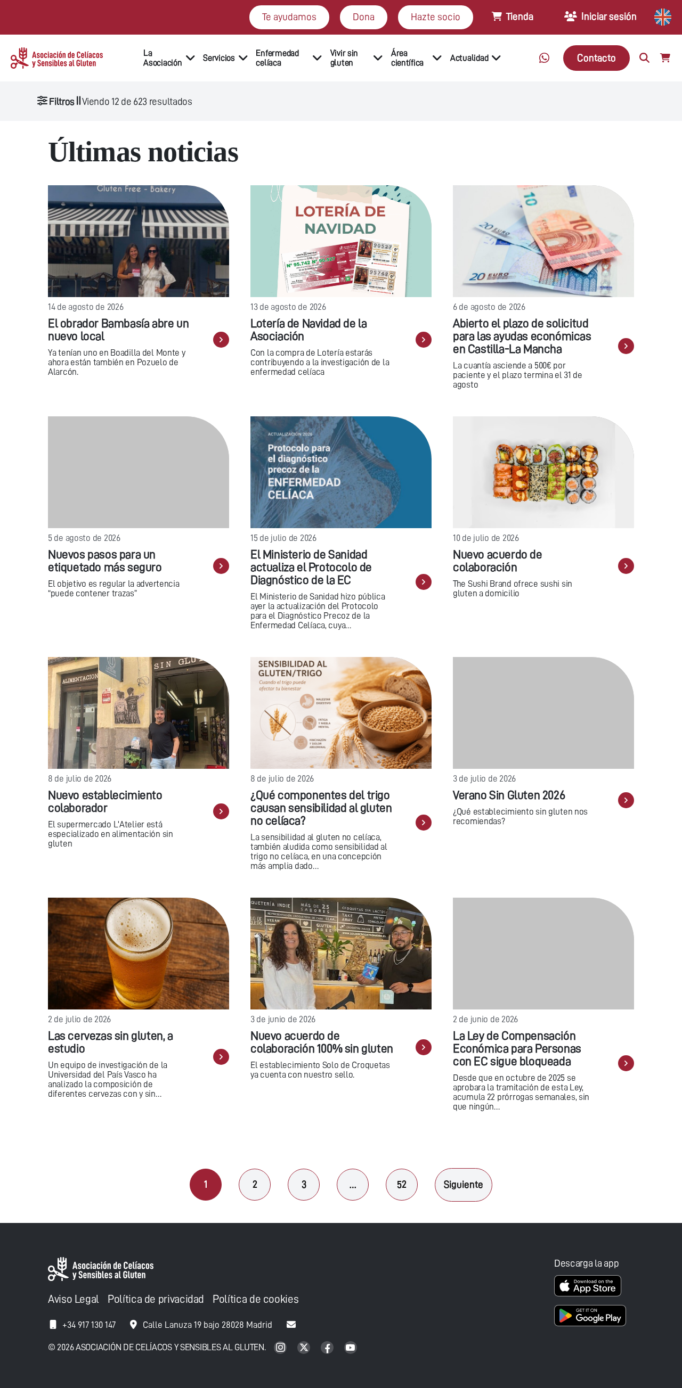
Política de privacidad (156, 1299)
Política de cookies (255, 1299)
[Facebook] (328, 1348)
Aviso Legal (73, 1299)
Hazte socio (435, 17)
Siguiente (463, 1184)
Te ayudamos (289, 17)
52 (402, 1184)
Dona (364, 17)
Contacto (596, 58)
